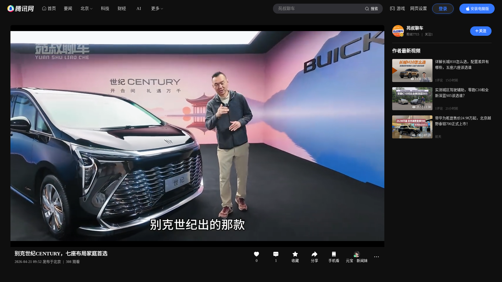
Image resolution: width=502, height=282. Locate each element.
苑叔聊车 (415, 28)
